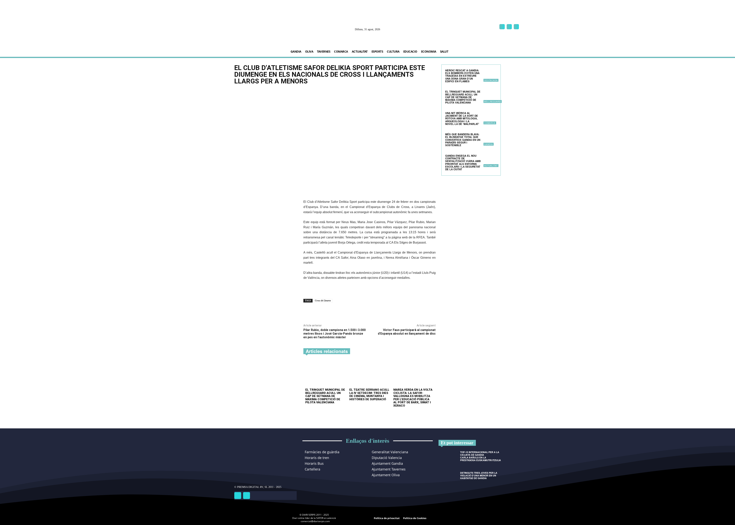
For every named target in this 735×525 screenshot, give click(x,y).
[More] (357, 311)
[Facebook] (502, 26)
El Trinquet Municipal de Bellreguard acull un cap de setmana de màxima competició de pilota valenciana (325, 396)
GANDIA (488, 144)
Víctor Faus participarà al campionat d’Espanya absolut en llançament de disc (407, 331)
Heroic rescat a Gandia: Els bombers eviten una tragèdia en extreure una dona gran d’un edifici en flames (462, 75)
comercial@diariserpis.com (315, 521)
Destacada (491, 80)
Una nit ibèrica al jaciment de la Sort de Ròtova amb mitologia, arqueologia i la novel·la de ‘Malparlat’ (462, 118)
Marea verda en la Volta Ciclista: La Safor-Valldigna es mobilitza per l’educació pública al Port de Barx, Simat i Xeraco (412, 397)
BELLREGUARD (492, 101)
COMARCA (489, 123)
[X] (516, 26)
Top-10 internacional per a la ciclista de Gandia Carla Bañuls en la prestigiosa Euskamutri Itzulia (480, 456)
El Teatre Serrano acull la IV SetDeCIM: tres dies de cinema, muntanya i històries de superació (369, 394)
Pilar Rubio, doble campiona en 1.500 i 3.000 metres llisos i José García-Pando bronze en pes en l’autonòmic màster (334, 333)
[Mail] (509, 26)
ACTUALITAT (491, 165)
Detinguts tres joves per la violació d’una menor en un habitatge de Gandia (478, 475)
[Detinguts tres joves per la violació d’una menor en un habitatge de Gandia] (448, 478)
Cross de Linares (323, 300)
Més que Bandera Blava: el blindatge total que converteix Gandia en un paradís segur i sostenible (462, 139)
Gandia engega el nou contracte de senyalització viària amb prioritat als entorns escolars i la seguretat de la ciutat (463, 162)
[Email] (348, 311)
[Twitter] (246, 495)
